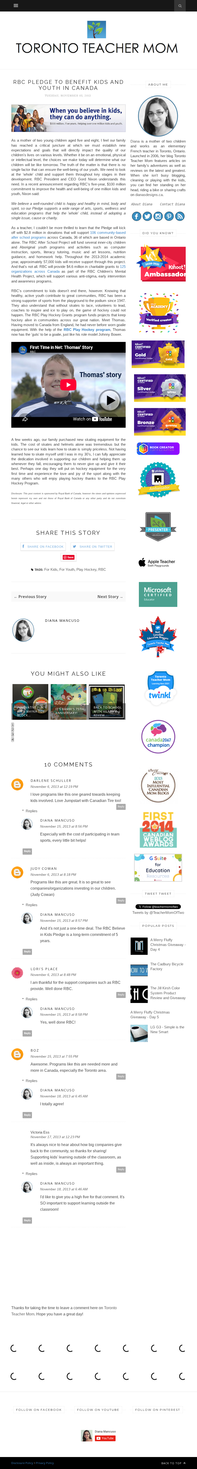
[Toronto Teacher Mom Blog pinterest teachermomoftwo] (169, 220)
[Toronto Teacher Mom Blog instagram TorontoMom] (158, 220)
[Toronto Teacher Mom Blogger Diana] (158, 136)
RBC (102, 569)
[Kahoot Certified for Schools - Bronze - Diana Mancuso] (160, 434)
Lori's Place (44, 969)
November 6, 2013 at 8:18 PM (53, 874)
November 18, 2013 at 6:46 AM (64, 1189)
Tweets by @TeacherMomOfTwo (158, 912)
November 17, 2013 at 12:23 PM (55, 1137)
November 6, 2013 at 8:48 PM (53, 975)
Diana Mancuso (62, 620)
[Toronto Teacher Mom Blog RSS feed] (180, 220)
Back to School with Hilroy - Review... (69, 711)
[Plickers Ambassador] (159, 497)
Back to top (172, 1463)
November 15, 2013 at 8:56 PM (64, 826)
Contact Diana (172, 204)
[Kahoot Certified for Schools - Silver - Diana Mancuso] (160, 400)
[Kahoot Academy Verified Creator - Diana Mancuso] (163, 280)
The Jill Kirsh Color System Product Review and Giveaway (168, 993)
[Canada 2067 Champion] (158, 755)
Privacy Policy (45, 1463)
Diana (135, 141)
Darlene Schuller (51, 780)
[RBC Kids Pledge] (68, 131)
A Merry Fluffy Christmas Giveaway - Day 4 (168, 945)
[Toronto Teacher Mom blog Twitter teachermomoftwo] (147, 220)
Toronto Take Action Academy (108, 711)
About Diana (141, 204)
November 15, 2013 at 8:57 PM (64, 920)
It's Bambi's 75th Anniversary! (31, 711)
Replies (31, 811)
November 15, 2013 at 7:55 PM (54, 1056)
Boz (35, 1050)
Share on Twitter (96, 546)
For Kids (50, 569)
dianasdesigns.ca (149, 195)
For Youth (66, 569)
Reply (121, 806)
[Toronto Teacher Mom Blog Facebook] (137, 220)
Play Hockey (86, 569)
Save (71, 557)
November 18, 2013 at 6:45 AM (64, 1096)
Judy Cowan (44, 868)
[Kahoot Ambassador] (159, 333)
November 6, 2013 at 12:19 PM (54, 787)
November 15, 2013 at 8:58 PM (64, 1014)
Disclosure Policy (22, 1463)
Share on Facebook (45, 546)
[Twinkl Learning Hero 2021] (160, 710)
